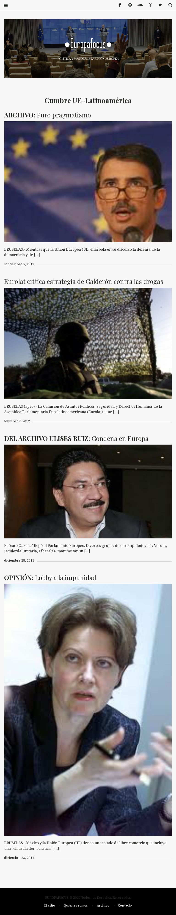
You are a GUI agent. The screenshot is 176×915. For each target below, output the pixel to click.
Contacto (125, 905)
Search (168, 5)
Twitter (158, 5)
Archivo (103, 905)
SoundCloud (138, 5)
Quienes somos (76, 905)
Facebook (118, 5)
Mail (148, 5)
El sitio (49, 905)
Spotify (128, 5)
